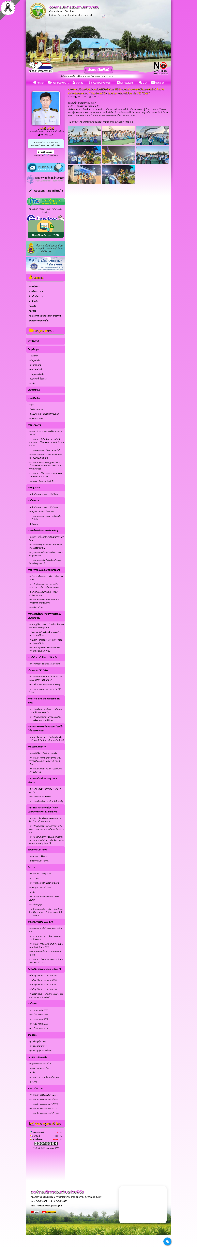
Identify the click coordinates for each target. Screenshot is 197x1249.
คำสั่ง (32, 383)
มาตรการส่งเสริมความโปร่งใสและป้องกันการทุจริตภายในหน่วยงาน (43, 810)
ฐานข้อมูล (32, 1035)
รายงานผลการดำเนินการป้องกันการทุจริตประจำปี (45, 770)
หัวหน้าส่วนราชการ (37, 296)
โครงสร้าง (34, 356)
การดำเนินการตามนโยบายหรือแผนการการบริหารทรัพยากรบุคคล (44, 585)
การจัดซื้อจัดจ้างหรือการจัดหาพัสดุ (43, 530)
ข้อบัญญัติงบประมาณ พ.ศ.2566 (43, 980)
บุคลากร (79, 83)
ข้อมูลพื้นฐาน (33, 349)
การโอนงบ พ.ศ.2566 (39, 1015)
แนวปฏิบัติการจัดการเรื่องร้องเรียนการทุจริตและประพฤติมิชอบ (46, 626)
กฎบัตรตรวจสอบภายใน (40, 1063)
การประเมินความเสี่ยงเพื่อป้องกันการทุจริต (44, 701)
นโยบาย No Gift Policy (38, 670)
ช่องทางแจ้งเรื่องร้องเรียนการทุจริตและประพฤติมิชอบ (45, 633)
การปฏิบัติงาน (34, 488)
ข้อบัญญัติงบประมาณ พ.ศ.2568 (43, 989)
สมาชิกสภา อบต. (36, 291)
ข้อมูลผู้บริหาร (36, 360)
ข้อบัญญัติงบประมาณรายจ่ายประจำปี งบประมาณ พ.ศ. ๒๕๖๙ (46, 995)
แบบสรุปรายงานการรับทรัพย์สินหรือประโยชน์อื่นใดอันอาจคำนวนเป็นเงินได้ (46, 738)
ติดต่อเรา (159, 83)
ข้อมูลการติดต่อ (37, 374)
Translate (54, 155)
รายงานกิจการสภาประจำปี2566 (44, 1099)
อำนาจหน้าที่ (35, 365)
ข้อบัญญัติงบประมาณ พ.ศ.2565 (43, 975)
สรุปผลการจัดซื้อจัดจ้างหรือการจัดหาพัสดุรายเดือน (46, 554)
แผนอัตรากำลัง (36, 607)
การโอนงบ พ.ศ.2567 (39, 1019)
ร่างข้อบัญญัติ (36, 904)
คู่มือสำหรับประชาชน (39, 861)
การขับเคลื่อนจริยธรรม (40, 797)
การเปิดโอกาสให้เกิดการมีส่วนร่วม (43, 657)
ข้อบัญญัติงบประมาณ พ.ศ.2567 (43, 985)
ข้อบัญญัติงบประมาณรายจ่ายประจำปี (44, 969)
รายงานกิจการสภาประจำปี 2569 (44, 1113)
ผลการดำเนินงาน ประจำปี (42, 481)
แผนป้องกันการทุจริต (37, 747)
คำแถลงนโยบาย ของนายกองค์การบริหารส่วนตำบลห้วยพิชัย (45, 144)
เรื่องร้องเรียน (126, 83)
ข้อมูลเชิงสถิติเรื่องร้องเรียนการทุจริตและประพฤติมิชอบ (45, 641)
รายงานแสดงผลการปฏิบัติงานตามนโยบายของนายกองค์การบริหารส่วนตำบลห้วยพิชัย (45, 465)
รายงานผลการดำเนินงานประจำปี (45, 450)
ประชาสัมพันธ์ (34, 390)
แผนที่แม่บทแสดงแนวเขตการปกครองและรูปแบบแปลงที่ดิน (46, 456)
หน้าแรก (40, 83)
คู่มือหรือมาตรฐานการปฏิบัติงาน (44, 494)
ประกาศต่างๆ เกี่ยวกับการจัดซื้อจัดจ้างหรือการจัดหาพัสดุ (46, 546)
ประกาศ (33, 1082)
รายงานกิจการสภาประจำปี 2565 (44, 1095)
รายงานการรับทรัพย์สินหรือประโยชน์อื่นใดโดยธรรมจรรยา (45, 729)
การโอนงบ (32, 1004)
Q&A (144, 83)
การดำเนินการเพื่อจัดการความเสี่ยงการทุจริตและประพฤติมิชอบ (45, 718)
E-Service (34, 524)
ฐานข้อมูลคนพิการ (38, 1046)
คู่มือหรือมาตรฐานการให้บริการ (44, 507)
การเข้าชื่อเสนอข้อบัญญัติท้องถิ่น (44, 883)
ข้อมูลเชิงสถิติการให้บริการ (42, 512)
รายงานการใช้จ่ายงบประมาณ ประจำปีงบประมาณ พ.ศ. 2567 (46, 475)
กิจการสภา (32, 867)
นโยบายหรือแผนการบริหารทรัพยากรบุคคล (46, 578)
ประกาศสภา (35, 878)
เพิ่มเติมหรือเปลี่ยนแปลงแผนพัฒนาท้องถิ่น (45, 953)
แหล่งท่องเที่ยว (36, 418)
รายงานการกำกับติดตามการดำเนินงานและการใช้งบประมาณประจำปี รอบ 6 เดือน (46, 442)
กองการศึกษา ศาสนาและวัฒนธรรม (44, 316)
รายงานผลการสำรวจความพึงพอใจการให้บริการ (45, 518)
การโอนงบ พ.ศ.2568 (39, 1024)
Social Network (36, 409)
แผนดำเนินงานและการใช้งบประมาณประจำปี (46, 433)
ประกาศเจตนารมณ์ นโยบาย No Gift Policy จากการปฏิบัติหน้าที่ (45, 678)
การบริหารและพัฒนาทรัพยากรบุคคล (44, 570)
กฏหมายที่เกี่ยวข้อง (38, 379)
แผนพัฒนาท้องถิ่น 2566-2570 (40, 922)
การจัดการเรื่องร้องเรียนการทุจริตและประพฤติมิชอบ (44, 616)
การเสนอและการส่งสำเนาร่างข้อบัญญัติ (44, 898)
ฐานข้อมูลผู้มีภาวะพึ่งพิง (40, 1051)
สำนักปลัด (33, 301)
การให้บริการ (33, 501)
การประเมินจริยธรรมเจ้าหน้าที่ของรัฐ (46, 801)
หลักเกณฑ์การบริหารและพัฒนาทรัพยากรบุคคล (43, 593)
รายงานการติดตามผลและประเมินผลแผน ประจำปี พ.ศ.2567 (46, 945)
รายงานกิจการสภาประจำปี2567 (44, 1104)
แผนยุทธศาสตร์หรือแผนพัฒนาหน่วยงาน (45, 930)
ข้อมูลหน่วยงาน (59, 83)
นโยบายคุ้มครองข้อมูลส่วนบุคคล (44, 414)
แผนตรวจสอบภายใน (39, 1068)
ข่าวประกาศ (33, 341)
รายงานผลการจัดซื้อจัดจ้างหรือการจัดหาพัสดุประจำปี (45, 562)
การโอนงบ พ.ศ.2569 (39, 1028)
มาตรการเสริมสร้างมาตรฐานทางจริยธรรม (42, 780)
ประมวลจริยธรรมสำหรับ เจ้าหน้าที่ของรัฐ (45, 790)
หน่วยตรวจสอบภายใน (38, 321)
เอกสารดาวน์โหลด (38, 856)
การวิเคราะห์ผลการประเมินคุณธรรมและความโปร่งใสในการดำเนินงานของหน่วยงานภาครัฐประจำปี (46, 840)
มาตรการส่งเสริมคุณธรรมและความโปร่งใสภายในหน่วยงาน (45, 820)
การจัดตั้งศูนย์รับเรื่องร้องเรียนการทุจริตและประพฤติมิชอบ (44, 649)
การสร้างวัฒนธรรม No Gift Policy (45, 684)
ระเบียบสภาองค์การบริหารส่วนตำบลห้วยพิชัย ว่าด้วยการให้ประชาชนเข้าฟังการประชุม (46, 912)
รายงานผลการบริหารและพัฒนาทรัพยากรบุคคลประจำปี (44, 601)
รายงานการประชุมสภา (40, 874)
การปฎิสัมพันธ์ (34, 398)
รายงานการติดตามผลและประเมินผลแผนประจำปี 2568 (46, 961)
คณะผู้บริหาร (34, 286)
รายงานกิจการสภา (36, 1088)
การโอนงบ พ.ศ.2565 (39, 1010)
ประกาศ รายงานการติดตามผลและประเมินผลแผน (45, 937)
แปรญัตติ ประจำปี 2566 (40, 887)
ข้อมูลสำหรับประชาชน (100, 83)
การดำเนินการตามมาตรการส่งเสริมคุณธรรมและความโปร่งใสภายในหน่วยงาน (46, 829)
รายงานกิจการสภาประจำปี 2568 (44, 1109)
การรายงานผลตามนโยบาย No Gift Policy (45, 690)
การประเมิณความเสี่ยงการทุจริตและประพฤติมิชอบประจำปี (45, 711)
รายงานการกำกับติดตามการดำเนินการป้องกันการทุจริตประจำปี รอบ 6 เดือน (45, 761)
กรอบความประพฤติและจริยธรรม (44, 1077)
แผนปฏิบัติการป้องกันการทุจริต (43, 753)
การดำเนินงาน (34, 425)
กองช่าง (32, 311)
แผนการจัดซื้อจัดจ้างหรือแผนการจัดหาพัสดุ (46, 538)
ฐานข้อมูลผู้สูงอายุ (38, 1041)
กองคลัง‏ (32, 306)
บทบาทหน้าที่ (36, 370)
